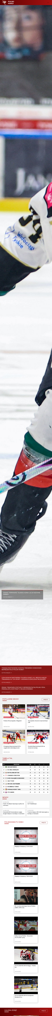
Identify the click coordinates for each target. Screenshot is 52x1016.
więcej (45, 699)
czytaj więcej (7, 597)
